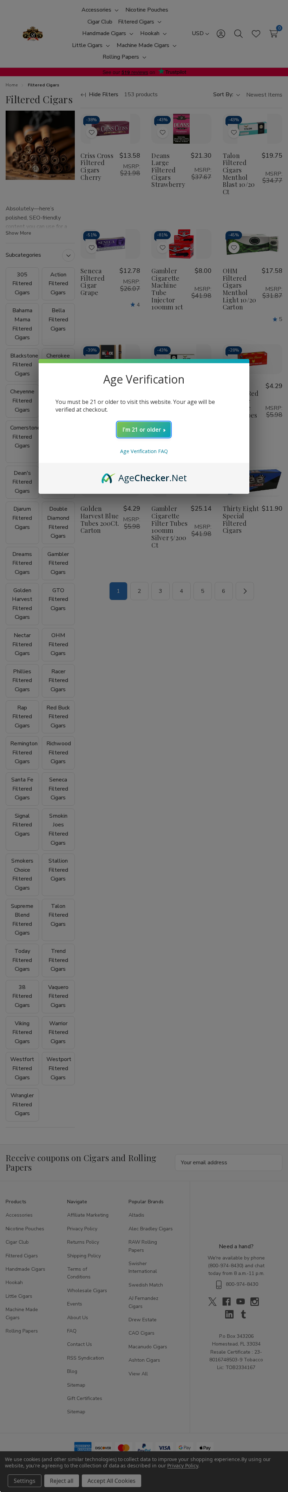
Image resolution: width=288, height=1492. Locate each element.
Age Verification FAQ (144, 451)
